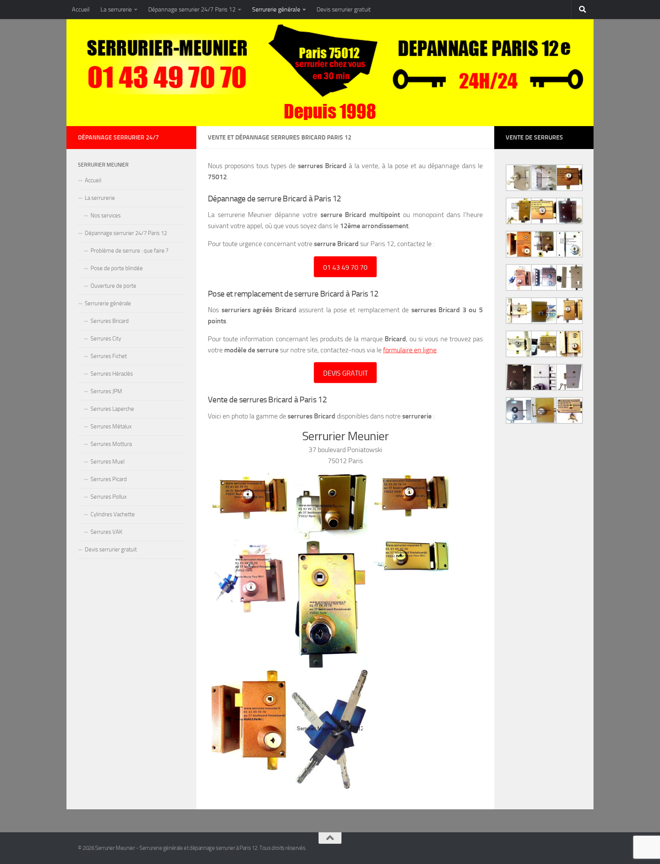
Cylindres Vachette (113, 514)
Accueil (81, 9)
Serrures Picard (109, 479)
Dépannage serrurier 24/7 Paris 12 (192, 9)
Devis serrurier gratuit (344, 9)
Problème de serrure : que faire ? (129, 250)
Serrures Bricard (110, 321)
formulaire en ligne (410, 350)
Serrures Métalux (111, 426)
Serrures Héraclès (112, 373)
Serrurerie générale (276, 9)
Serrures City (106, 338)
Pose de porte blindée (117, 268)
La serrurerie (116, 9)
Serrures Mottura (111, 444)
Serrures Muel (108, 461)
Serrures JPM (106, 391)
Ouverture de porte (113, 285)
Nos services (106, 215)
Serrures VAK (106, 531)
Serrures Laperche (112, 408)
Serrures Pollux (109, 496)
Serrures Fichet (109, 356)
